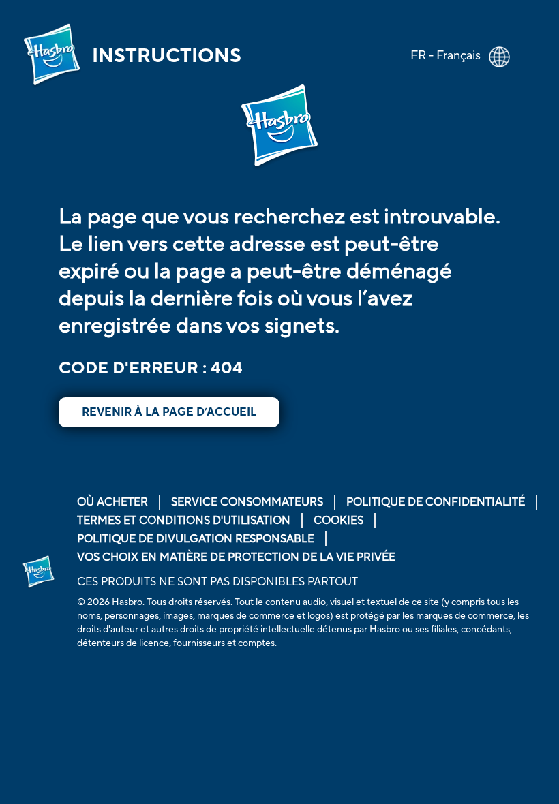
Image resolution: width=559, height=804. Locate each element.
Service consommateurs (247, 502)
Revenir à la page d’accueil (169, 412)
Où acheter (112, 502)
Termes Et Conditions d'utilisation (183, 520)
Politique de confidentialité (435, 502)
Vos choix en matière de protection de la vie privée (236, 557)
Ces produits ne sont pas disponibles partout (217, 582)
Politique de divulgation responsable (195, 539)
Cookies (338, 520)
